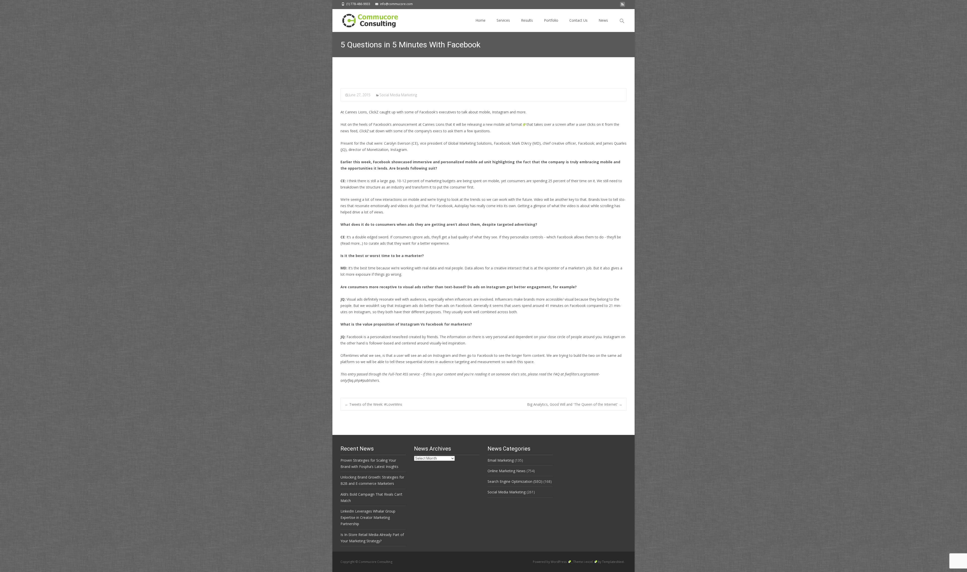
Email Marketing (501, 460)
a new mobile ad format (502, 124)
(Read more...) (351, 243)
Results (527, 20)
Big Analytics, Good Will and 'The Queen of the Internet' (574, 404)
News (603, 20)
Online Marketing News (507, 470)
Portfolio (551, 20)
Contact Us (578, 20)
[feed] (622, 5)
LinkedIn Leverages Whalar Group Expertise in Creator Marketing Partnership (367, 517)
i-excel (589, 562)
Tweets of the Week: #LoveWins (373, 404)
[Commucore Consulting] (367, 19)
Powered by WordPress (550, 562)
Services (503, 20)
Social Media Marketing (398, 94)
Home (480, 20)
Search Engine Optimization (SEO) (515, 481)
